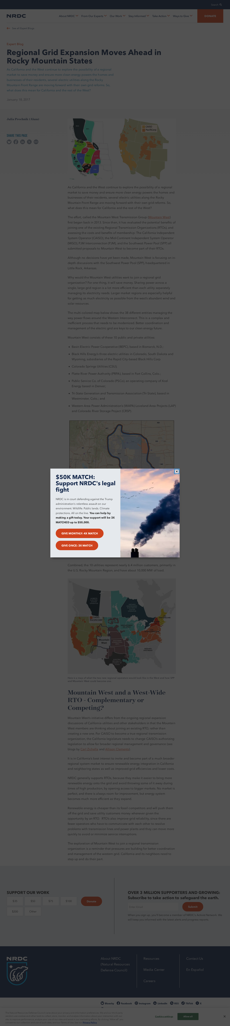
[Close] (176, 471)
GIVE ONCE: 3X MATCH (76, 545)
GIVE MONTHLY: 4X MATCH (79, 533)
